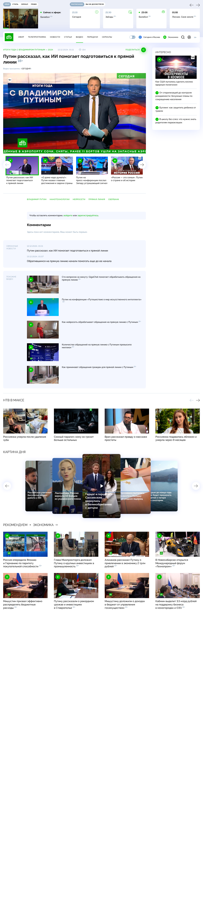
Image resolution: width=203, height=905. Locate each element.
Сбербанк (113, 199)
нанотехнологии (60, 199)
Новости (55, 37)
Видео (79, 37)
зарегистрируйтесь (88, 215)
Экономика (173, 37)
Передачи (92, 37)
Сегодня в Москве (151, 37)
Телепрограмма (37, 37)
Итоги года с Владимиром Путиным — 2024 (28, 50)
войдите (67, 215)
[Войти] (189, 37)
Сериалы (107, 37)
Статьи (68, 37)
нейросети (79, 199)
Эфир (21, 37)
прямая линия (96, 199)
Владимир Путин (36, 199)
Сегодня (26, 69)
